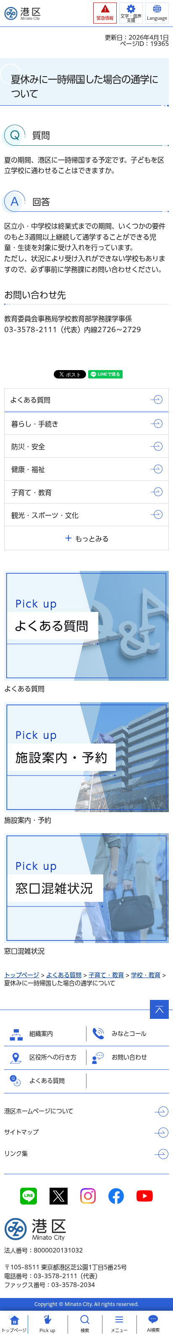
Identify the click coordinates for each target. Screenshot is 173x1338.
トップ (13, 1330)
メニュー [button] (119, 1330)
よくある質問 (63, 975)
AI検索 (153, 1330)
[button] (105, 13)
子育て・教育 (106, 975)
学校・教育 (145, 975)
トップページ (21, 975)
